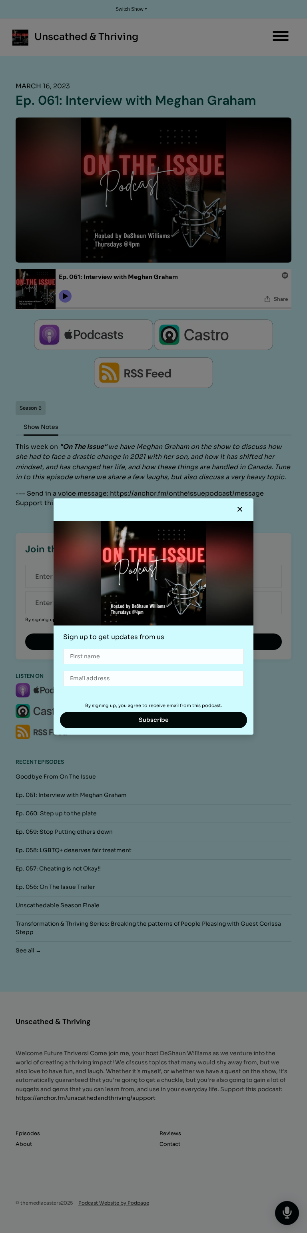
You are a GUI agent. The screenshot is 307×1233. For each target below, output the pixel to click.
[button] (240, 509)
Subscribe (154, 719)
